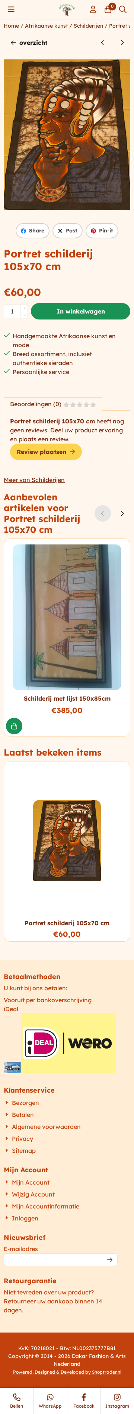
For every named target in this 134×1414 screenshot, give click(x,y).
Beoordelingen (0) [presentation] (35, 404)
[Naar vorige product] (103, 42)
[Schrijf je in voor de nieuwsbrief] (110, 1259)
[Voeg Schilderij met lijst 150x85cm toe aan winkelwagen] (14, 726)
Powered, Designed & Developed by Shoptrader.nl (67, 1372)
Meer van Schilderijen (34, 480)
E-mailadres (61, 1249)
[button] (11, 9)
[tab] (53, 404)
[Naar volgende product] (122, 42)
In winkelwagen (81, 311)
